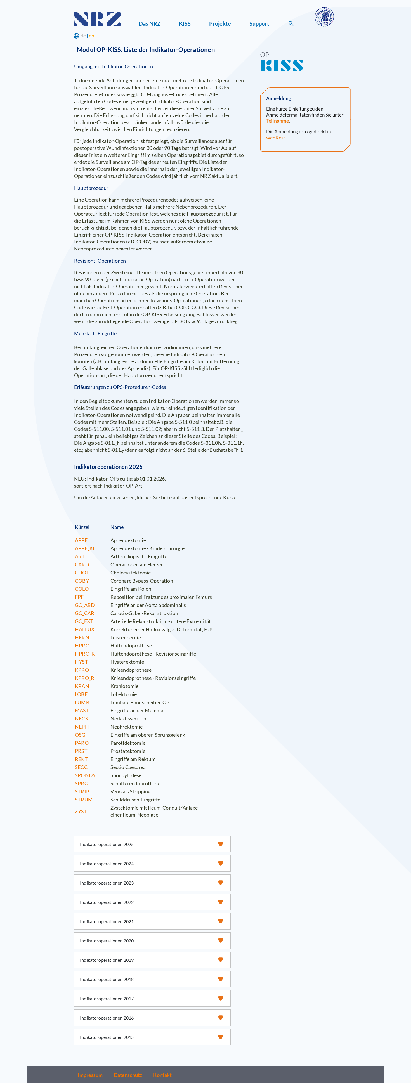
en (91, 35)
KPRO (82, 670)
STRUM (84, 799)
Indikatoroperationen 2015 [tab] (107, 1037)
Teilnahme (277, 121)
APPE (81, 540)
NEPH (82, 726)
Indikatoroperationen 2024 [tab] (107, 863)
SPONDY (85, 775)
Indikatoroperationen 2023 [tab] (107, 882)
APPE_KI (85, 548)
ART (80, 556)
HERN (82, 637)
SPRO (81, 783)
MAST (82, 710)
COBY (82, 581)
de (83, 35)
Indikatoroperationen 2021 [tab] (107, 921)
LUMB (82, 702)
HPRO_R (85, 654)
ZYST (81, 811)
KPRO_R (84, 678)
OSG (80, 735)
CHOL (82, 572)
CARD (82, 564)
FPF (79, 597)
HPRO (82, 645)
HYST (81, 662)
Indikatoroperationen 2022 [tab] (107, 902)
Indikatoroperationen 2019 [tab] (107, 960)
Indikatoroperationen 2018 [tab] (107, 979)
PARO (82, 743)
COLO (82, 589)
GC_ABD (85, 605)
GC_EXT (84, 621)
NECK (82, 718)
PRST (81, 751)
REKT (81, 759)
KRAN (82, 686)
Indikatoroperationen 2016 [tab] (107, 1017)
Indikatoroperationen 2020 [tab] (107, 940)
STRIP (82, 791)
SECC (81, 767)
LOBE (81, 694)
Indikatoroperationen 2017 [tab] (107, 998)
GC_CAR (84, 613)
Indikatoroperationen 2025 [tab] (107, 844)
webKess (276, 137)
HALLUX (85, 629)
